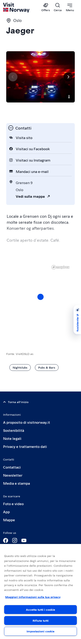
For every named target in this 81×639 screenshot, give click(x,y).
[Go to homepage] (16, 8)
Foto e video (13, 503)
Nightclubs (20, 367)
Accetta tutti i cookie (40, 609)
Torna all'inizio (18, 402)
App (6, 511)
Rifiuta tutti (41, 620)
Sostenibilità (13, 430)
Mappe (9, 519)
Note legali (12, 438)
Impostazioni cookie (40, 631)
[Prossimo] (68, 76)
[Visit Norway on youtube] (23, 540)
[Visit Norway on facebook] (5, 540)
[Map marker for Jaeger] (40, 297)
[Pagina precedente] (12, 76)
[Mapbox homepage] (60, 267)
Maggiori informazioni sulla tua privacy (32, 597)
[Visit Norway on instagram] (14, 540)
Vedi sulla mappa (30, 196)
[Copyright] (69, 96)
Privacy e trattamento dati (25, 446)
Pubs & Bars (46, 367)
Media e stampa (16, 483)
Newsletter (12, 475)
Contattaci (12, 467)
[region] (40, 301)
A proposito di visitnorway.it (26, 422)
